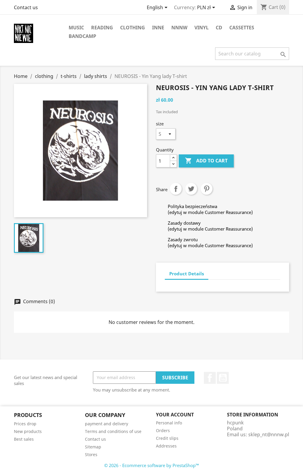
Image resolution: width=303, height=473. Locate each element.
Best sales (24, 439)
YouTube (223, 378)
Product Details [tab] (186, 274)
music (76, 27)
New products (28, 431)
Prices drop (25, 423)
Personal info (169, 423)
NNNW (179, 27)
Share (176, 189)
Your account (175, 414)
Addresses (166, 446)
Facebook (210, 378)
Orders (163, 430)
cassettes (241, 27)
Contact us (26, 7)
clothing (132, 27)
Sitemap (93, 447)
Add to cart (206, 160)
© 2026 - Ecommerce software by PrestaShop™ (151, 465)
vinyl (201, 27)
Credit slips (167, 438)
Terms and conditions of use (113, 431)
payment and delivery (106, 423)
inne (158, 27)
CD (219, 27)
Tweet (191, 189)
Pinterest (206, 189)
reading (102, 27)
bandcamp (82, 36)
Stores (91, 454)
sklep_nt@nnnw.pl (268, 434)
